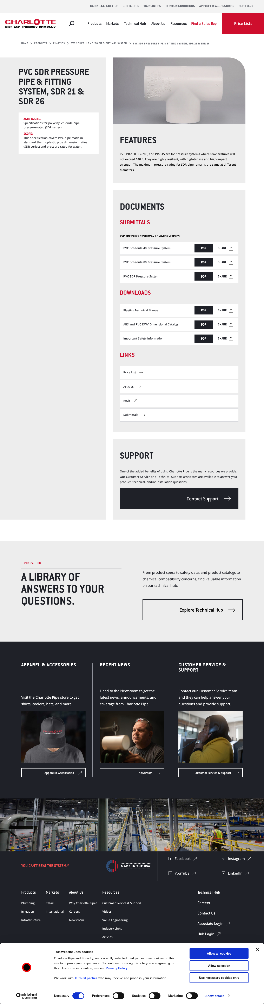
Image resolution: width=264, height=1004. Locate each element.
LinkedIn (235, 873)
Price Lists (243, 23)
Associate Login (210, 923)
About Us (158, 23)
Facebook (183, 858)
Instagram (236, 858)
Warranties (152, 6)
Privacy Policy (117, 968)
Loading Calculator (103, 6)
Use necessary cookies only (219, 977)
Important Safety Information (143, 338)
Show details (214, 996)
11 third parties (86, 978)
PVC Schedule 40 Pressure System (147, 248)
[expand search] (71, 23)
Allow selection (219, 965)
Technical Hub (135, 23)
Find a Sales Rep (204, 23)
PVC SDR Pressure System (141, 276)
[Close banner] (257, 949)
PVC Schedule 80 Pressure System (147, 262)
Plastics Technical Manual (141, 310)
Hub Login (246, 6)
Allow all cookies (219, 953)
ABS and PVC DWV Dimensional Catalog (150, 324)
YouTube (182, 873)
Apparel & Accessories (216, 6)
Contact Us (131, 6)
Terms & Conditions (180, 6)
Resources (179, 23)
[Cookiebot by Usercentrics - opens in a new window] (27, 996)
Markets (112, 23)
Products (94, 23)
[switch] (118, 995)
